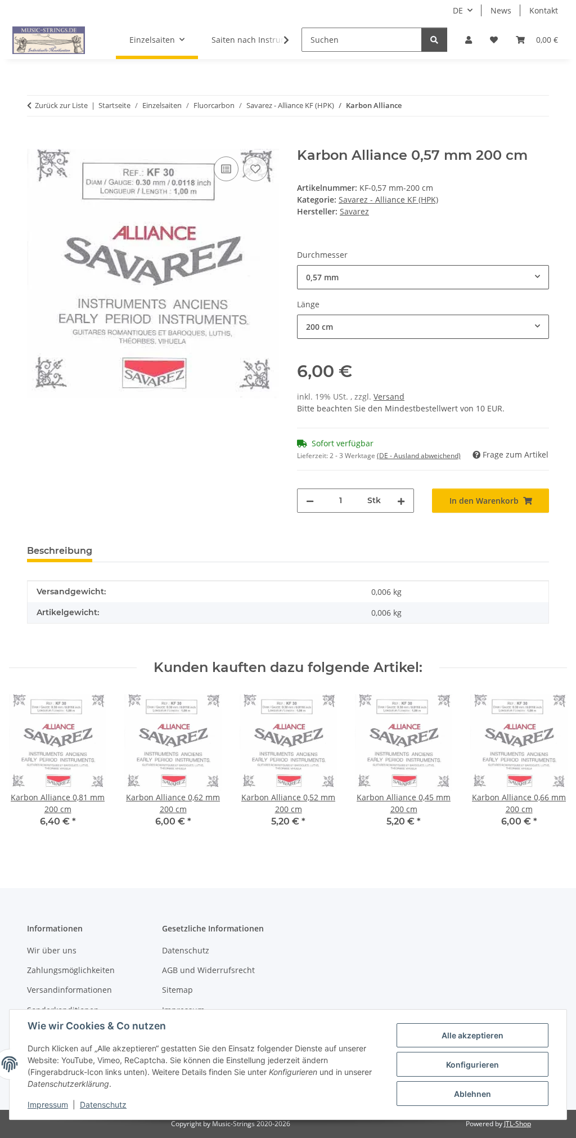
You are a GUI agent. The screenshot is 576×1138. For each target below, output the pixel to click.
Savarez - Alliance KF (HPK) (388, 199)
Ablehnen (472, 1094)
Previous (28, 768)
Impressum (48, 1104)
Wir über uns (51, 950)
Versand (389, 396)
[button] (468, 39)
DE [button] (458, 10)
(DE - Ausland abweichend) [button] (419, 455)
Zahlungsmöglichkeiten (71, 970)
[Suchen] (434, 40)
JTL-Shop (517, 1123)
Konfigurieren (472, 1064)
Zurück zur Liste (61, 105)
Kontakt (543, 10)
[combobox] (423, 277)
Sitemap (177, 989)
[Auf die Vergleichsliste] (226, 168)
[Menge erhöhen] (401, 500)
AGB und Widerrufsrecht (208, 970)
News (500, 10)
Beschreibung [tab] (59, 550)
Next (548, 768)
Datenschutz (103, 1104)
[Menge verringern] (310, 500)
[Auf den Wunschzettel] (255, 168)
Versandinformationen (69, 989)
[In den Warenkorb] (36, 141)
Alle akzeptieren (472, 1035)
